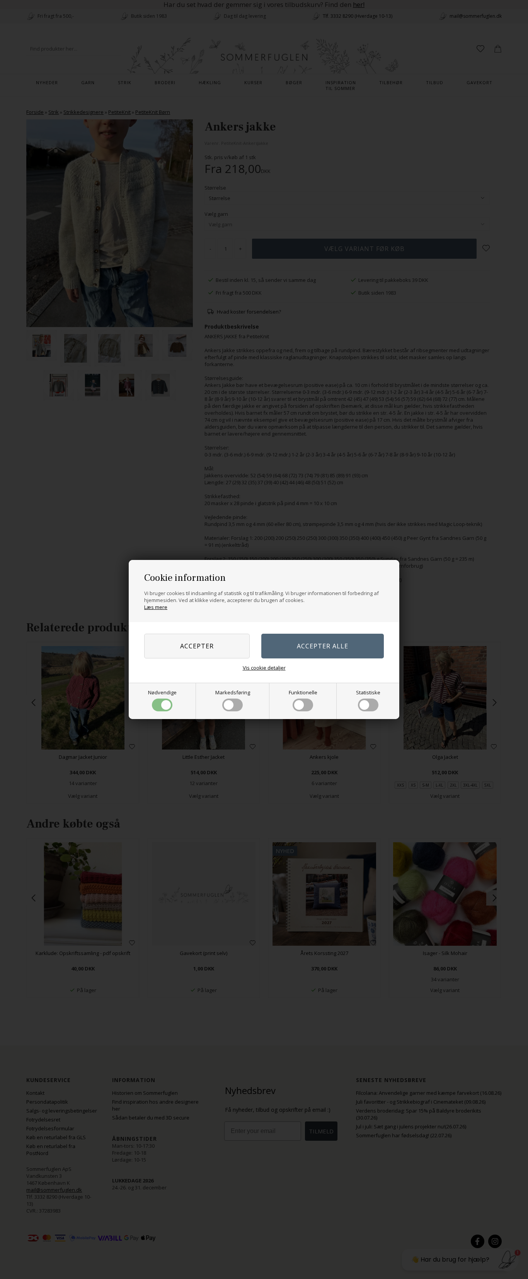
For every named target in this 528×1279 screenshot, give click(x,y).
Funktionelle (303, 692)
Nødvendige (162, 692)
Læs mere (155, 607)
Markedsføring (232, 692)
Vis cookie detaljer (264, 667)
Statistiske (368, 692)
